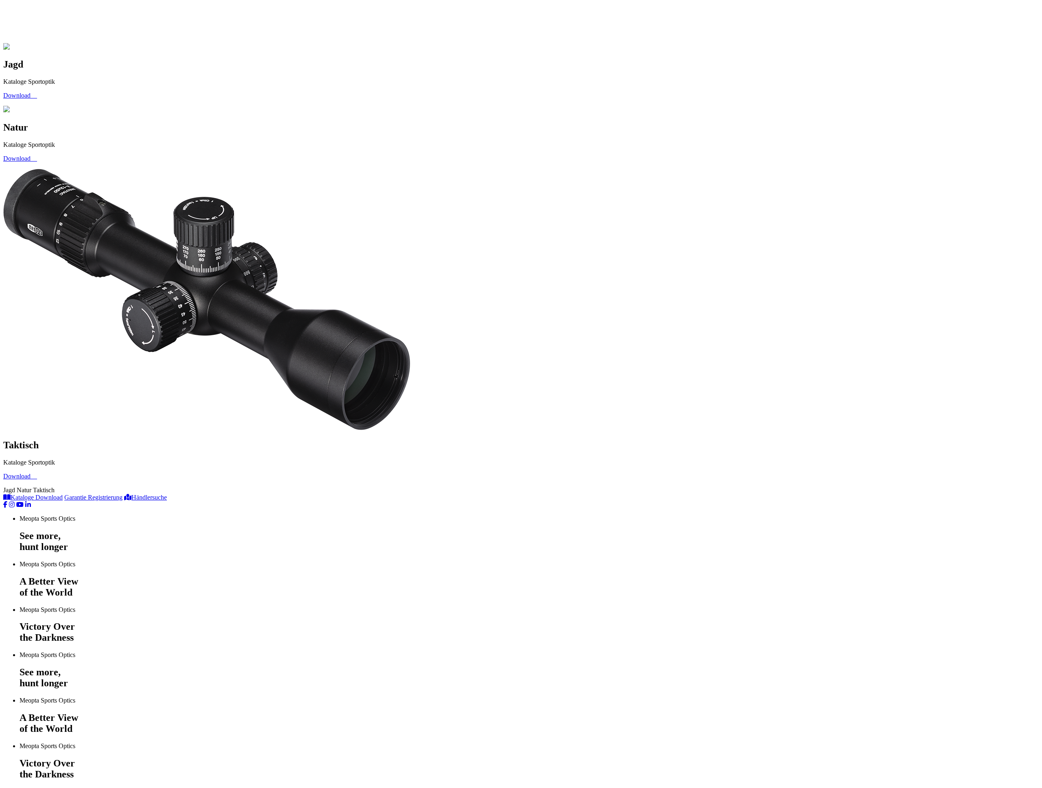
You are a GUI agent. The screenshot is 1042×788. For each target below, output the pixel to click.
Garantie (77, 23)
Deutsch (244, 23)
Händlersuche (133, 23)
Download (29, 23)
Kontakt (189, 23)
